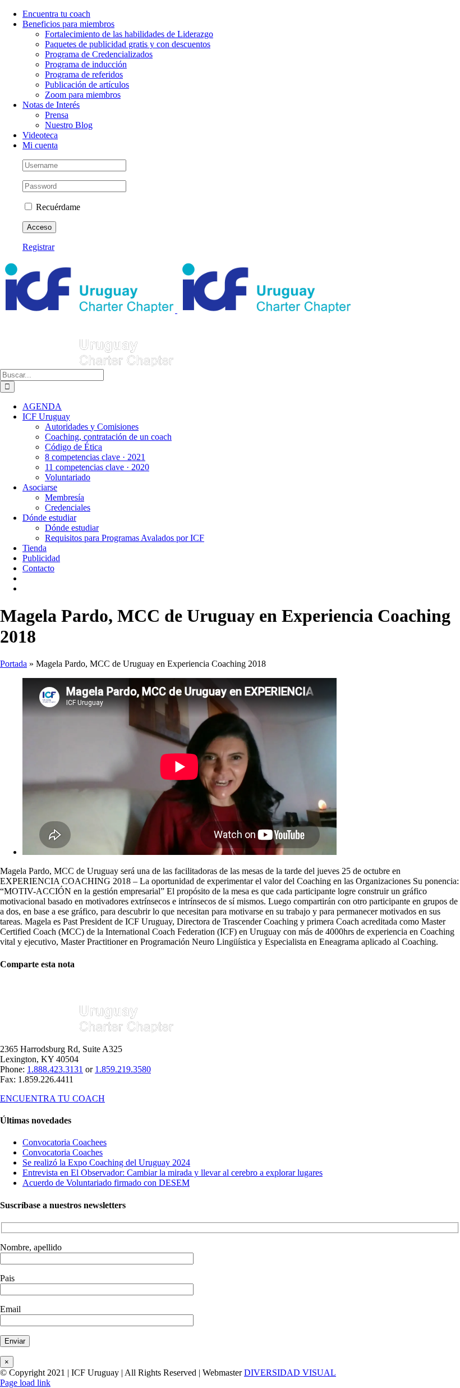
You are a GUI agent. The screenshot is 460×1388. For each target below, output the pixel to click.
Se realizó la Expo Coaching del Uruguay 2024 (106, 1162)
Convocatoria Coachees (64, 1142)
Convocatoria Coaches (62, 1152)
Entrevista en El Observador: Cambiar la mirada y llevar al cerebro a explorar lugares (172, 1172)
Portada (13, 663)
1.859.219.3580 (123, 1069)
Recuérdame (57, 207)
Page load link (25, 1382)
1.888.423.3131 (55, 1069)
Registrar (38, 247)
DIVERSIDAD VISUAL (290, 1372)
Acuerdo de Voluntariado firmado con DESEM (106, 1182)
